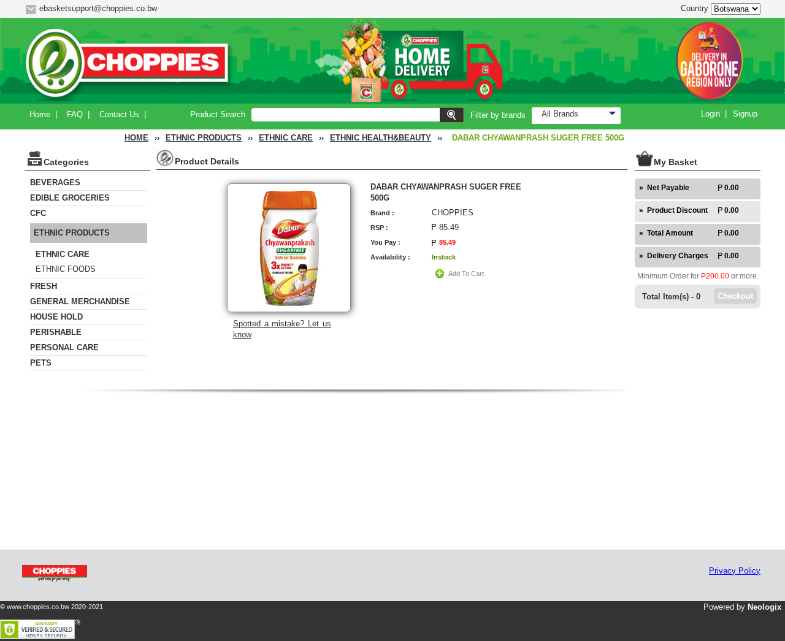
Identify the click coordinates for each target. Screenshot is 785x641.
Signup (745, 113)
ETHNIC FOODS (66, 269)
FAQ (75, 114)
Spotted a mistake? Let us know (282, 329)
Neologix (764, 607)
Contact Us (119, 114)
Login (710, 113)
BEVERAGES (55, 182)
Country (694, 8)
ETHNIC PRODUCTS (204, 137)
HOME (136, 137)
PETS (41, 362)
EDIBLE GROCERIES (70, 197)
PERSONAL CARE (64, 347)
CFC (38, 213)
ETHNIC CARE (286, 137)
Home (39, 114)
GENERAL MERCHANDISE (80, 301)
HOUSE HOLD (56, 316)
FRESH (43, 286)
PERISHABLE (56, 332)
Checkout (735, 296)
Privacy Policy (734, 570)
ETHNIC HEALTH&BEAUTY (380, 137)
